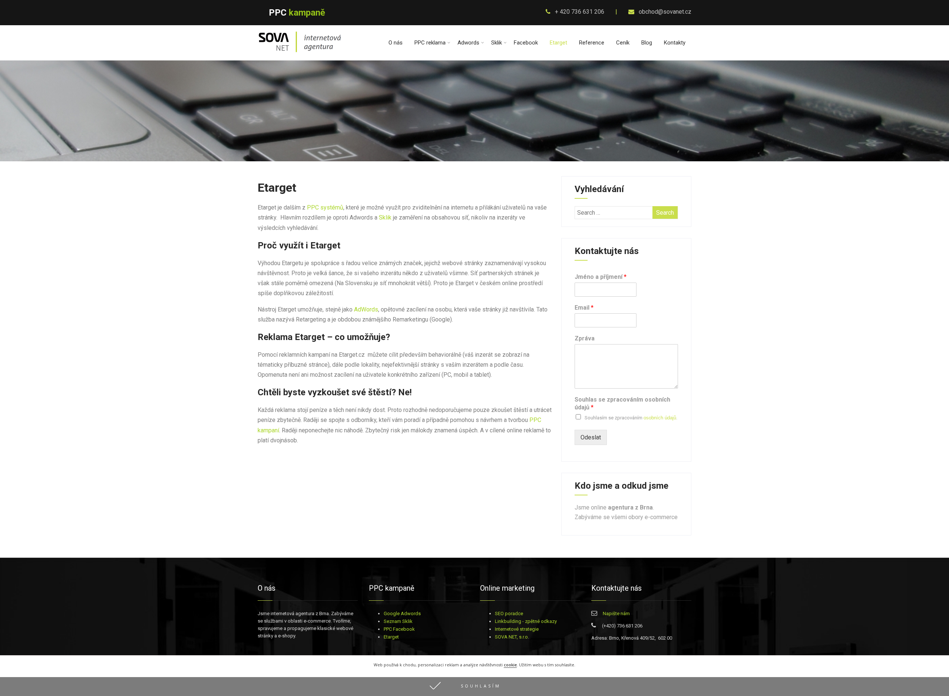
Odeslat (591, 437)
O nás (395, 42)
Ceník (622, 42)
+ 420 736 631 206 (578, 11)
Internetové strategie (517, 629)
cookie (510, 664)
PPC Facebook (399, 629)
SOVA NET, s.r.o (511, 637)
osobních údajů (660, 417)
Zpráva (585, 338)
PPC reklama (430, 42)
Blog (646, 42)
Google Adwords (402, 613)
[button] (474, 686)
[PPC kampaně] (300, 52)
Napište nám (616, 613)
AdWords (366, 309)
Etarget (558, 42)
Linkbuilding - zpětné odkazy (526, 621)
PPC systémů (325, 207)
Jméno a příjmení (600, 276)
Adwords (468, 42)
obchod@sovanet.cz (664, 11)
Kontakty (674, 42)
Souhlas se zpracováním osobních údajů (622, 403)
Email (584, 307)
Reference (591, 42)
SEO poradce (509, 613)
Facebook (526, 42)
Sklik (496, 42)
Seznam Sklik (398, 621)
